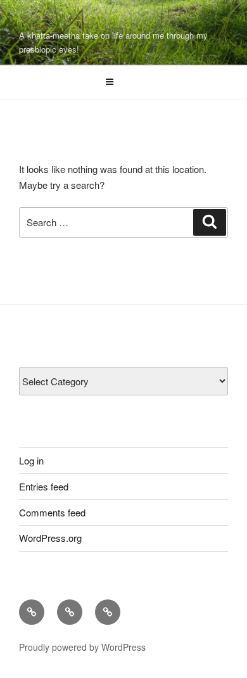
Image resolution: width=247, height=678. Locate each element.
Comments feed (52, 512)
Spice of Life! (85, 19)
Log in (31, 460)
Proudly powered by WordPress (82, 647)
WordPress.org (50, 537)
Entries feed (43, 486)
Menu (130, 81)
